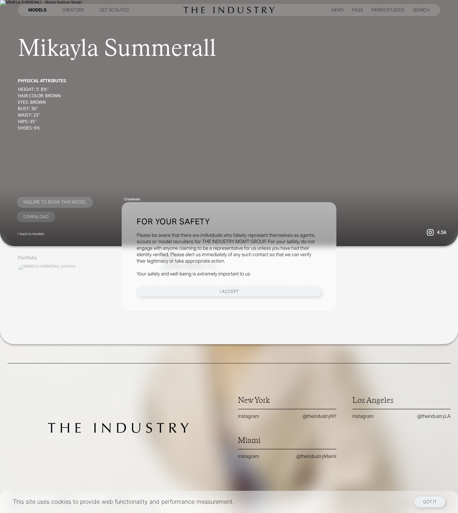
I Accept (229, 291)
